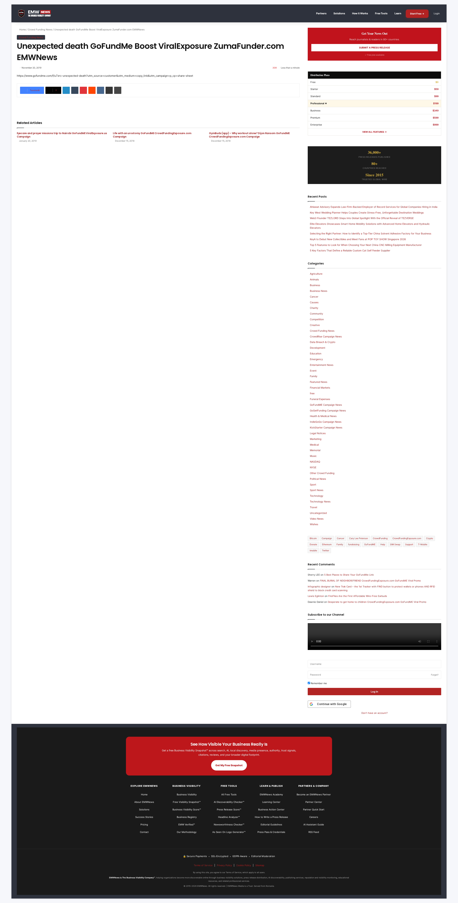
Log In (374, 691)
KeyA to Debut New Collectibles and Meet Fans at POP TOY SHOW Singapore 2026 (358, 239)
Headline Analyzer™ (229, 817)
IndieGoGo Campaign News (325, 421)
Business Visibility (187, 794)
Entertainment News (321, 365)
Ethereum (327, 544)
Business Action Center (271, 809)
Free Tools (381, 13)
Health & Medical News (323, 416)
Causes (314, 302)
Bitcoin (313, 538)
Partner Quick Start (313, 809)
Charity (314, 307)
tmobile (313, 550)
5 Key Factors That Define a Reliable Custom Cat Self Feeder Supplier (350, 250)
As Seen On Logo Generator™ (228, 832)
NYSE (313, 467)
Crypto (429, 538)
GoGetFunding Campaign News (328, 410)
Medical (314, 444)
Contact (144, 832)
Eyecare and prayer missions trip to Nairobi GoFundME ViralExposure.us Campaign (62, 134)
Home (22, 29)
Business (315, 285)
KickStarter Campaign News (326, 427)
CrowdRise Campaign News (326, 336)
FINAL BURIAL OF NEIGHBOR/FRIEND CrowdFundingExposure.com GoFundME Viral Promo (370, 580)
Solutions (339, 13)
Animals (314, 279)
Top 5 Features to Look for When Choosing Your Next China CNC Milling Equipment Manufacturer (366, 245)
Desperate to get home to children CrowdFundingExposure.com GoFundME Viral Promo (377, 601)
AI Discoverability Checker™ (229, 802)
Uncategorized (318, 513)
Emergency (316, 359)
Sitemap (259, 865)
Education (315, 353)
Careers (313, 817)
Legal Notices (318, 433)
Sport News (316, 490)
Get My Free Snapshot (229, 765)
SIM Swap (395, 544)
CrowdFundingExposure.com (407, 538)
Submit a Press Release (374, 47)
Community (316, 313)
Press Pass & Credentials (271, 832)
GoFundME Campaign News (326, 404)
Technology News (320, 501)
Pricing (144, 824)
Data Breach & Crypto (322, 342)
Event (313, 370)
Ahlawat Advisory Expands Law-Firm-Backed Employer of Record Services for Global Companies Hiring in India (373, 206)
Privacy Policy (224, 865)
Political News (318, 478)
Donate (313, 544)
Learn (397, 13)
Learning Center (271, 802)
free (312, 393)
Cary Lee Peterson (358, 538)
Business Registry (187, 817)
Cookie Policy (243, 865)
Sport (313, 484)
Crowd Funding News (40, 29)
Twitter (325, 550)
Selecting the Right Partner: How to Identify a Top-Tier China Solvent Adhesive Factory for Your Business (370, 233)
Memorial (315, 450)
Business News (318, 290)
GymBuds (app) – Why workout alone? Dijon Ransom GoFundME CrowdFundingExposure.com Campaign (249, 134)
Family (313, 376)
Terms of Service (203, 865)
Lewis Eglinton (316, 596)
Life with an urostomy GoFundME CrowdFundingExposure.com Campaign (152, 134)
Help (382, 544)
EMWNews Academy (271, 794)
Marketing (315, 439)
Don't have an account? (374, 712)
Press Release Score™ (229, 809)
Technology (316, 495)
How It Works (360, 13)
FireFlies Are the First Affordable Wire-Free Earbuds (357, 596)
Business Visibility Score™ (186, 809)
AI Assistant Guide (313, 824)
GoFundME (369, 544)
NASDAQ (315, 461)
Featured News (318, 382)
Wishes (314, 524)
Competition (317, 319)
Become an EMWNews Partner (314, 794)
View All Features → (374, 132)
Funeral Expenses (320, 399)
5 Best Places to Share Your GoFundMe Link (349, 574)
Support (409, 544)
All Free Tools (229, 794)
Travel (313, 507)
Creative (315, 325)
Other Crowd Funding (322, 473)
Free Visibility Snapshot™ (187, 802)
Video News (316, 518)
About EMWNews (144, 802)
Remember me (318, 683)
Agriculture (316, 273)
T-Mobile (422, 544)
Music (313, 456)
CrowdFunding (380, 538)
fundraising (353, 544)
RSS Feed (313, 832)
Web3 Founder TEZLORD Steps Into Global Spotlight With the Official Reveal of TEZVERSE (362, 218)
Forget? (434, 674)
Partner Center (313, 802)
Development (317, 347)
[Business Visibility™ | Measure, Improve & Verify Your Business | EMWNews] (36, 13)
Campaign (327, 538)
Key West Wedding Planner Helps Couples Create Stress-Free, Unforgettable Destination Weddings (367, 212)
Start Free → (417, 13)
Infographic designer (319, 586)
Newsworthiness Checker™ (229, 824)
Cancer (314, 296)
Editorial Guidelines (271, 824)
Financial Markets (320, 387)
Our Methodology (186, 832)
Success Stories (144, 817)
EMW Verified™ (186, 824)
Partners (321, 13)
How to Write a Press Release (271, 817)
